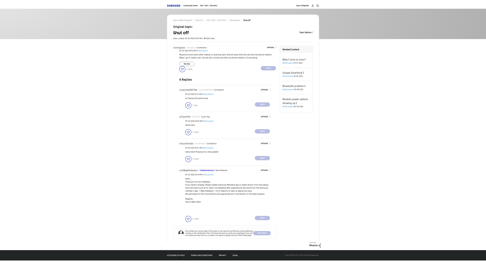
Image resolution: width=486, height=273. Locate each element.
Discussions (235, 20)
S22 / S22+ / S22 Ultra (216, 20)
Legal (235, 255)
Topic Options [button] (305, 32)
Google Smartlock (292, 72)
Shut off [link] (247, 20)
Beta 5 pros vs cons (293, 59)
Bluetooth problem (293, 86)
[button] (271, 48)
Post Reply (262, 233)
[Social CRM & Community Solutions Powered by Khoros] (315, 244)
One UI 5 (199, 20)
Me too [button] (187, 64)
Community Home (190, 6)
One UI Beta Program (182, 20)
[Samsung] (173, 5)
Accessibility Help (176, 255)
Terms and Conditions (201, 255)
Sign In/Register (302, 6)
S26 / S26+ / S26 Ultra (208, 6)
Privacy (222, 255)
